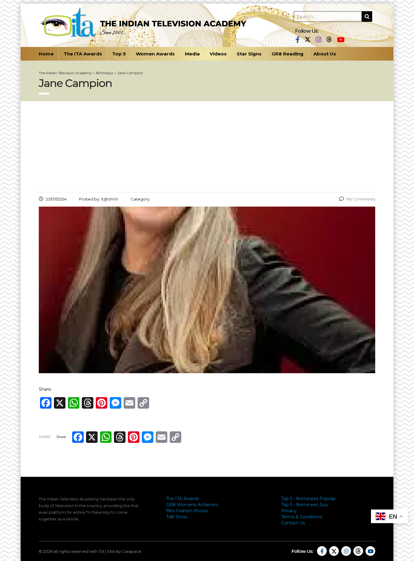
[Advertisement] (207, 146)
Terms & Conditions (301, 517)
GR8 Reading (287, 54)
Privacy (289, 510)
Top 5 (119, 54)
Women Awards (155, 54)
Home (46, 54)
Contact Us (293, 523)
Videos (218, 54)
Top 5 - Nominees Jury (304, 504)
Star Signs (249, 54)
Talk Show (176, 517)
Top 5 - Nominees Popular (308, 498)
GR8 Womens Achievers (192, 504)
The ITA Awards (83, 54)
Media (192, 54)
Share (45, 437)
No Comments (360, 199)
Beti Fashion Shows (187, 510)
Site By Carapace (124, 551)
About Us (324, 54)
